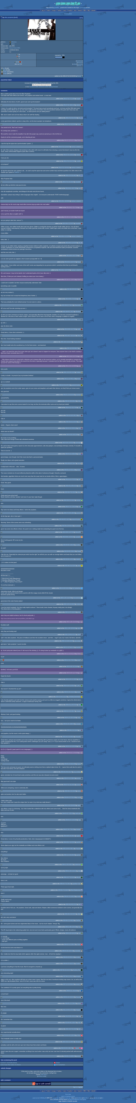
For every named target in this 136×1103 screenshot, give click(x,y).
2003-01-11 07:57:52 (71, 704)
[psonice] (81, 784)
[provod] (81, 1056)
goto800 (56, 7)
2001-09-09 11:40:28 (69, 319)
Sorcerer (78, 997)
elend (79, 634)
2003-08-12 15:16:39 (70, 791)
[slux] (81, 933)
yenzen (79, 513)
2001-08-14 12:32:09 (63, 236)
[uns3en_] (81, 545)
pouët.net (35, 1098)
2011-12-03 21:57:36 (68, 1010)
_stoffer (79, 161)
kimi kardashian (76, 588)
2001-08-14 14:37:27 (69, 262)
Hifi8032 (17, 172)
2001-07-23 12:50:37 (63, 146)
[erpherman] (81, 864)
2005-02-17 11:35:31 (65, 883)
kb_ (80, 118)
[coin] (81, 407)
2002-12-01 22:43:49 (69, 604)
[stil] (81, 415)
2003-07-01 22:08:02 (69, 778)
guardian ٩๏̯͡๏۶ (77, 883)
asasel (79, 660)
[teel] (81, 485)
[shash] (81, 717)
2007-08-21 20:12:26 (68, 976)
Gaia (79, 926)
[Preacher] (81, 848)
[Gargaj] (81, 551)
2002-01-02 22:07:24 (64, 385)
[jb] (81, 730)
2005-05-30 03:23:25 (71, 904)
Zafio (79, 401)
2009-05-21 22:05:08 (70, 1003)
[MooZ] (81, 335)
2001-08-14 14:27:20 (71, 255)
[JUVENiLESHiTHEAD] (81, 696)
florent (79, 76)
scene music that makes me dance (10, 1064)
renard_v (78, 984)
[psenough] (81, 442)
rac (80, 422)
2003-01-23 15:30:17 (69, 711)
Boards (69, 10)
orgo (79, 819)
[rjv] (81, 255)
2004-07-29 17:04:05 (68, 829)
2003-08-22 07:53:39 (69, 797)
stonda (79, 896)
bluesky (51, 86)
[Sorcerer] (81, 997)
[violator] (81, 604)
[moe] (81, 188)
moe (79, 188)
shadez (79, 711)
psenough (78, 442)
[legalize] (81, 835)
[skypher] (81, 98)
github (84, 1099)
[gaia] (2, 70)
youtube (80, 64)
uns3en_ (78, 545)
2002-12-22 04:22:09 (69, 653)
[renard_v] (81, 984)
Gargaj (79, 551)
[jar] (2, 68)
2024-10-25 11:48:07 (68, 1041)
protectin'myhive (76, 385)
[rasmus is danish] (81, 146)
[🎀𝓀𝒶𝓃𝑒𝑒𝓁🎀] (81, 1048)
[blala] (81, 871)
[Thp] (81, 704)
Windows (13, 42)
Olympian (78, 1041)
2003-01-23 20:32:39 (69, 717)
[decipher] (81, 976)
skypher (78, 98)
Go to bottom (68, 14)
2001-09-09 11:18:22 (68, 311)
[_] (81, 289)
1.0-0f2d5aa (42, 1098)
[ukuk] (81, 612)
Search (79, 10)
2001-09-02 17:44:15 (67, 305)
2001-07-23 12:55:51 (68, 154)
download (79, 61)
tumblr (46, 86)
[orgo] (81, 819)
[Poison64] (81, 736)
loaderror (78, 559)
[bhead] (81, 124)
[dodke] (81, 329)
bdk (80, 904)
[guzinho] (81, 842)
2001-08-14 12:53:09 (71, 242)
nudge (5, 73)
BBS (84, 10)
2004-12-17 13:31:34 (69, 877)
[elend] (81, 634)
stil (80, 415)
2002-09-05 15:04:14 (67, 537)
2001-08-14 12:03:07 (68, 223)
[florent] (82, 76)
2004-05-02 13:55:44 (67, 813)
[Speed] (81, 764)
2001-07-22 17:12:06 (68, 98)
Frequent (78, 1010)
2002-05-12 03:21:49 (69, 469)
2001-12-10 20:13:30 (69, 372)
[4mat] (81, 1003)
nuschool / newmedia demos (8, 1062)
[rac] (81, 422)
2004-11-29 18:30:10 (67, 864)
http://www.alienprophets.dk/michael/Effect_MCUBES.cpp (17, 618)
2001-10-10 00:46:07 (72, 348)
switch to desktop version (68, 1096)
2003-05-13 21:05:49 (70, 746)
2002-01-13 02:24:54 (68, 394)
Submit (93, 10)
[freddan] (81, 372)
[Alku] (81, 746)
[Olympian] (81, 1041)
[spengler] (81, 724)
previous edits (42, 1076)
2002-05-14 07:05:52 (70, 479)
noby (79, 1022)
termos (79, 778)
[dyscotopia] (81, 641)
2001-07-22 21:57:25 (71, 118)
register (80, 1087)
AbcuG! (79, 877)
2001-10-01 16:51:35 (66, 342)
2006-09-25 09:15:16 (68, 957)
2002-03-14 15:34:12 (70, 428)
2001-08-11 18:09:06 (64, 201)
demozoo (80, 62)
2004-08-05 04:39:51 (69, 835)
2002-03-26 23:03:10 (67, 442)
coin (79, 407)
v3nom (79, 944)
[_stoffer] (81, 161)
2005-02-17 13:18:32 (63, 890)
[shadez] (81, 711)
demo (12, 44)
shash (79, 717)
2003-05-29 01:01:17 (66, 772)
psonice (78, 784)
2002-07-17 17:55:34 (70, 506)
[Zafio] (81, 401)
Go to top (68, 1094)
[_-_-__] (81, 319)
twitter (37, 86)
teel (80, 485)
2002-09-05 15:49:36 (68, 545)
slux (79, 933)
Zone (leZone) (77, 597)
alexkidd (78, 394)
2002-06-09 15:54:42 (69, 500)
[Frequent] (81, 1010)
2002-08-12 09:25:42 (67, 525)
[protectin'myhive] (81, 385)
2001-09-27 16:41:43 (70, 335)
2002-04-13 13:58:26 (70, 453)
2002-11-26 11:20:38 (65, 597)
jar (4, 68)
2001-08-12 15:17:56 (71, 207)
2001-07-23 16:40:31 (63, 167)
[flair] (81, 1029)
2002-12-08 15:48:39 (71, 622)
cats (79, 506)
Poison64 (78, 736)
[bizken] (81, 378)
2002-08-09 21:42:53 (64, 519)
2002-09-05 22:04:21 (69, 551)
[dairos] (81, 628)
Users (64, 10)
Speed (79, 764)
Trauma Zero (77, 342)
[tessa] (81, 463)
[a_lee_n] (81, 685)
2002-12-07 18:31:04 (70, 612)
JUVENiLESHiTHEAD (75, 696)
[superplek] (81, 537)
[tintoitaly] (81, 829)
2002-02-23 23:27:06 (70, 407)
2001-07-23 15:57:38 (69, 161)
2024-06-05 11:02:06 (69, 1035)
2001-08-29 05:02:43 (72, 289)
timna (79, 791)
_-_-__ (79, 319)
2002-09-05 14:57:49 (68, 532)
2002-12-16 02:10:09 (67, 641)
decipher (78, 976)
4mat (79, 1003)
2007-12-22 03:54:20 (68, 984)
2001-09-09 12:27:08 (69, 329)
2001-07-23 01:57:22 (69, 140)
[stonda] (81, 896)
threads (55, 86)
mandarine (55, 1098)
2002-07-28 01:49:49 (69, 513)
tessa (79, 463)
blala (79, 871)
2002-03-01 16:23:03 (71, 422)
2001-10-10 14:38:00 (70, 366)
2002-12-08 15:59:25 (69, 628)
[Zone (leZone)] (81, 597)
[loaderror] (81, 559)
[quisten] (81, 855)
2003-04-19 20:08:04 (68, 736)
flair (80, 1029)
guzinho (78, 842)
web (15, 17)
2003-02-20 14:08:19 (68, 724)
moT (79, 428)
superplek (78, 537)
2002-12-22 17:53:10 (69, 660)
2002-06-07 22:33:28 (70, 492)
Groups (53, 10)
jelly (79, 242)
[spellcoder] (81, 813)
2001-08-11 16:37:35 (70, 188)
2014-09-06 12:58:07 (70, 1022)
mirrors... (80, 65)
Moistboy (78, 311)
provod (79, 1056)
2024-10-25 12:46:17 (66, 1048)
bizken (79, 378)
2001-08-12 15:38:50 (69, 217)
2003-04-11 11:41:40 (72, 730)
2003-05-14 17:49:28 (71, 752)
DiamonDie (78, 305)
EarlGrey (78, 920)
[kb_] (81, 118)
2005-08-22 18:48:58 (68, 920)
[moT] (81, 428)
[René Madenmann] (81, 890)
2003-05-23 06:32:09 (69, 764)
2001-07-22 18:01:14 (68, 105)
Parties (59, 10)
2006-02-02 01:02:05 (70, 933)
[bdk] (81, 904)
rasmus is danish (76, 146)
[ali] (81, 666)
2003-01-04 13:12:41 (69, 692)
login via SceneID (44, 1084)
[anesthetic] (81, 951)
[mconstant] (81, 525)
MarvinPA (78, 532)
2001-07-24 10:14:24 (68, 182)
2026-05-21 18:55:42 (69, 1056)
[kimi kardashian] (81, 588)
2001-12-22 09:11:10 (69, 378)
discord (97, 1098)
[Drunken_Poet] (81, 970)
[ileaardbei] (81, 182)
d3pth (79, 914)
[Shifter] (2, 71)
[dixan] (81, 492)
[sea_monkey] (81, 772)
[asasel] (81, 660)
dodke (79, 329)
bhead (79, 124)
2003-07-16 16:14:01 (68, 784)
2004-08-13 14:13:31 (68, 842)
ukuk (79, 612)
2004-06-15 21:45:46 (70, 819)
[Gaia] (81, 926)
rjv (80, 255)
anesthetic (78, 951)
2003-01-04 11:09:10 (69, 685)
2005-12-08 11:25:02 (70, 926)
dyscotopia (78, 641)
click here (44, 1074)
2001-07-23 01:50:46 (69, 124)
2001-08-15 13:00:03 (69, 279)
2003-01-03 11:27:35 (71, 673)
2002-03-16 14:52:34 (71, 434)
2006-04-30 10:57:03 (67, 951)
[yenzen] (81, 513)
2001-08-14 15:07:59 (63, 270)
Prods (48, 10)
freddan (79, 372)
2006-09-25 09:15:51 (68, 963)
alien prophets (9, 17)
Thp (80, 704)
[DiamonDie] (81, 305)
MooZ (79, 335)
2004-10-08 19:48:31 (68, 848)
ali (80, 666)
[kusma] (81, 692)
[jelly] (81, 242)
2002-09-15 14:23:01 (70, 565)
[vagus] (81, 805)
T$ (80, 990)
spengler (78, 724)
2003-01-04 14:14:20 (61, 696)
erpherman (78, 864)
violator (79, 604)
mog (79, 1016)
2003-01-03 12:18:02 (71, 679)
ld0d (79, 299)
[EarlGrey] (81, 920)
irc (102, 1098)
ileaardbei (78, 182)
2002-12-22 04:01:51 (68, 647)
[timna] (81, 791)
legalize (79, 835)
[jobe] (81, 479)
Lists (74, 10)
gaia (4, 70)
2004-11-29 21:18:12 (70, 871)
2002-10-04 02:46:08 (64, 588)
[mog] (81, 1016)
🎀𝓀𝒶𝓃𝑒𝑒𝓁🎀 (77, 1048)
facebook (32, 86)
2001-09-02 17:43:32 (70, 299)
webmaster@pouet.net (75, 1099)
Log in (43, 10)
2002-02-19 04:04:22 (70, 401)
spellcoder (78, 813)
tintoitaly (78, 829)
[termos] (81, 778)
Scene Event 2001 (14, 48)
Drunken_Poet (77, 970)
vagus (79, 805)
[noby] (81, 1022)
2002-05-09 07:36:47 (70, 463)
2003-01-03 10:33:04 (71, 666)
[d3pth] (81, 914)
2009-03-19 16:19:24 (68, 997)
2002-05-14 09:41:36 (71, 485)
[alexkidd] (81, 394)
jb (80, 730)
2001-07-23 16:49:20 (71, 175)
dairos (79, 628)
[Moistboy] (81, 311)
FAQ (88, 10)
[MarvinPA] (81, 532)
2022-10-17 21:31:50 (71, 1029)
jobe (79, 479)
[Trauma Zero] (81, 342)
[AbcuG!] (81, 877)
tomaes (79, 500)
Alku (79, 746)
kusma (79, 692)
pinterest (41, 86)
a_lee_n (78, 685)
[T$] (81, 990)
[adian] (81, 565)
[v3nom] (81, 944)
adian (79, 565)
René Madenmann (76, 890)
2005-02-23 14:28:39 (69, 896)
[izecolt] (81, 797)
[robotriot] (81, 105)
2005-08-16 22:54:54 (70, 914)
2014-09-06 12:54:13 (70, 1016)
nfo (81, 17)
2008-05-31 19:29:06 (71, 990)
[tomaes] (81, 500)
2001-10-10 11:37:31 (71, 356)
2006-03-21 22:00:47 (69, 944)
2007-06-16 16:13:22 (65, 970)
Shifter (5, 71)
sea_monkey (77, 772)
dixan (79, 492)
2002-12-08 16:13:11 (70, 634)
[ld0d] (81, 299)
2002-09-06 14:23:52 (68, 559)
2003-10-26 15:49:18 (69, 805)
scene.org (82, 7)
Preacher (78, 848)
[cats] (81, 506)
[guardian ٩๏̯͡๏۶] (81, 883)
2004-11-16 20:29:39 (69, 855)
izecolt (79, 797)
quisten (79, 855)
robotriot (78, 105)
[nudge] (2, 73)
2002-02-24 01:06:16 (71, 415)
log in (75, 1087)
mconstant (78, 525)
